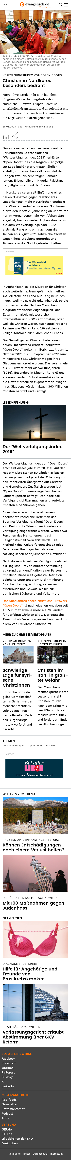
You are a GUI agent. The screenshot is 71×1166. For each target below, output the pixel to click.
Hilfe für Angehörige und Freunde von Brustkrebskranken (30, 974)
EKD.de (7, 1134)
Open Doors (35, 745)
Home (6, 135)
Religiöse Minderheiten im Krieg (51, 643)
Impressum (56, 1153)
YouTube (8, 1068)
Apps (5, 1118)
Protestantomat (13, 1109)
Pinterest (8, 1072)
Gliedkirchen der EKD (17, 1138)
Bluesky (7, 1077)
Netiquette (14, 1153)
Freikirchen (10, 1143)
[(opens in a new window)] (34, 265)
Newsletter (10, 1104)
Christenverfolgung (14, 745)
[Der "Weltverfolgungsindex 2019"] (35, 423)
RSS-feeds (9, 1099)
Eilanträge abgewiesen (21, 1026)
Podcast (7, 1113)
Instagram (9, 1063)
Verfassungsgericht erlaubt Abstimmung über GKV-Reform (33, 1037)
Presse (27, 1153)
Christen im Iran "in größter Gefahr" (52, 675)
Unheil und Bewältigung (39, 126)
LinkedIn (8, 1086)
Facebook (8, 1058)
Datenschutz (40, 1153)
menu (5, 5)
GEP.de (7, 1129)
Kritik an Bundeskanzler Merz (17, 643)
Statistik (50, 745)
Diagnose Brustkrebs (20, 963)
